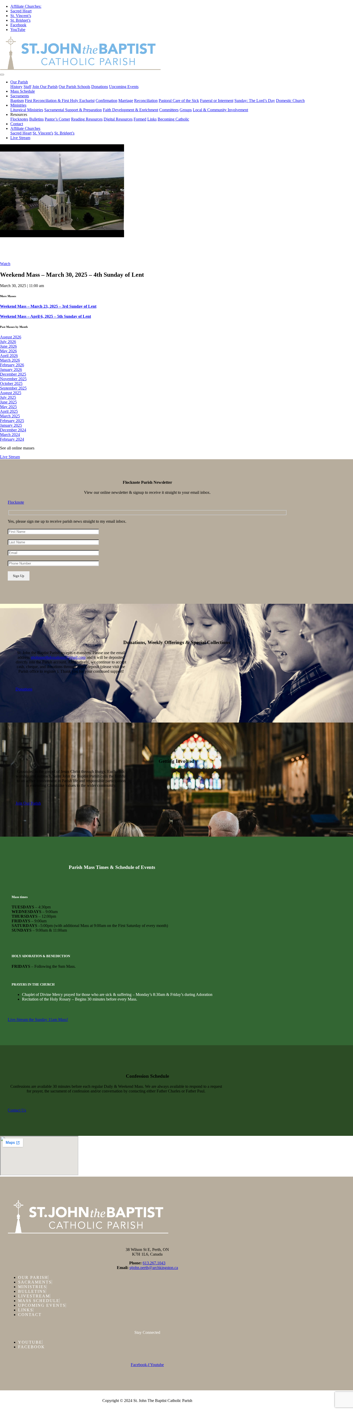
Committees (169, 110)
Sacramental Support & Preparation (73, 110)
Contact (16, 124)
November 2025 (13, 379)
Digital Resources (118, 119)
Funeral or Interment (216, 100)
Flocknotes (19, 119)
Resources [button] (18, 114)
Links (152, 119)
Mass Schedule (22, 91)
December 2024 (13, 430)
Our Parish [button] (19, 82)
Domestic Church (290, 100)
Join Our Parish (45, 86)
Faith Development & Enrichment (130, 110)
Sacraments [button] (19, 96)
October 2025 (11, 383)
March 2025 (10, 416)
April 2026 (9, 355)
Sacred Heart (21, 11)
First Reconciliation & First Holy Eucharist (60, 100)
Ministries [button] (18, 105)
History (16, 86)
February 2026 (12, 365)
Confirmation (106, 100)
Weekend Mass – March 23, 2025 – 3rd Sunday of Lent (48, 306)
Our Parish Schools (74, 86)
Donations (99, 86)
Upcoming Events (124, 86)
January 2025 (11, 425)
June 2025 (8, 402)
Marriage (125, 100)
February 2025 (12, 420)
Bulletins (36, 119)
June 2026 (8, 346)
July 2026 (8, 341)
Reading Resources (87, 119)
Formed (140, 119)
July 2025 (8, 397)
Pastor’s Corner (57, 119)
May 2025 (8, 407)
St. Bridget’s (20, 20)
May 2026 (8, 351)
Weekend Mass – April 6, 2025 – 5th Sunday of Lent (45, 316)
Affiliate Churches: (25, 6)
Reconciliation (146, 100)
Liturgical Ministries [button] (26, 110)
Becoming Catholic (173, 119)
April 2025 (9, 411)
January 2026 (11, 369)
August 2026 (10, 337)
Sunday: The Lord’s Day (254, 100)
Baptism (17, 100)
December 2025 (13, 374)
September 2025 (13, 388)
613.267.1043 (154, 1263)
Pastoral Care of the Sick (179, 100)
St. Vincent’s (20, 15)
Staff (27, 86)
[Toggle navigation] (2, 74)
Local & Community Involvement (220, 110)
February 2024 (12, 439)
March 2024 (10, 434)
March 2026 (10, 360)
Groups (186, 110)
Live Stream (20, 138)
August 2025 (10, 393)
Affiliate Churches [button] (25, 128)
